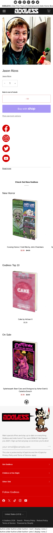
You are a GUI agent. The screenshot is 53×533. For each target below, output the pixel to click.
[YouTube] (15, 2)
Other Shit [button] (6, 482)
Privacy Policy (8, 455)
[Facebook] (20, 2)
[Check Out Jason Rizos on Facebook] (26, 128)
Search (20, 521)
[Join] (48, 446)
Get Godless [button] (7, 464)
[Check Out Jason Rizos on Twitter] (26, 148)
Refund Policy (42, 521)
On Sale (6, 334)
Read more (6, 168)
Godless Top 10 (10, 265)
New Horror (8, 193)
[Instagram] (24, 2)
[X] (9, 500)
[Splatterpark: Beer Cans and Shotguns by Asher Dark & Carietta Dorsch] (25, 362)
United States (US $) (13, 514)
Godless (7, 521)
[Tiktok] (15, 500)
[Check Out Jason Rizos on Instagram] (26, 138)
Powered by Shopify (25, 523)
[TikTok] (33, 2)
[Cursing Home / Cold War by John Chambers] (25, 220)
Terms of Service (24, 455)
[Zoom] (7, 59)
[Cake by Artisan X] (25, 293)
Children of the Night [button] (10, 473)
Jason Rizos (6, 76)
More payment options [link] (11, 116)
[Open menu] (6, 11)
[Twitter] (37, 2)
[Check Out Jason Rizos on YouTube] (26, 158)
